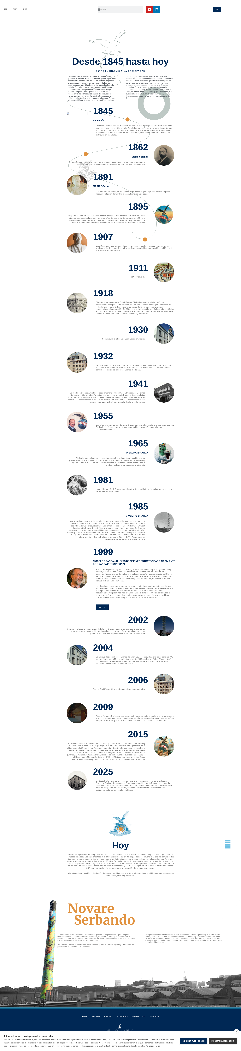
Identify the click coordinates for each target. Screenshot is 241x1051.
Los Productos (138, 1017)
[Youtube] (149, 9)
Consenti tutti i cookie (193, 1041)
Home (84, 1017)
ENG (15, 9)
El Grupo (108, 1017)
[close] (236, 1031)
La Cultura (154, 1017)
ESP (25, 9)
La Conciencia (122, 1017)
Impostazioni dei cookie (222, 1041)
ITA (5, 9)
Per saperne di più (153, 1046)
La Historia (95, 1017)
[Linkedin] (156, 9)
